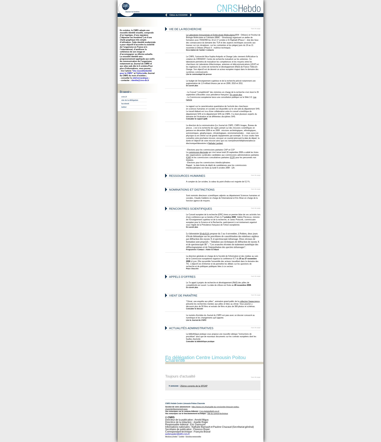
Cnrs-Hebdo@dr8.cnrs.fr (209, 411)
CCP (232, 157)
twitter (124, 107)
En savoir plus (192, 86)
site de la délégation (129, 100)
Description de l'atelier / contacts (200, 50)
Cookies (181, 436)
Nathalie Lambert (215, 143)
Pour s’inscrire (192, 269)
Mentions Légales (171, 436)
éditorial (141, 73)
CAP (189, 157)
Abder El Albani (212, 249)
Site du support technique (217, 414)
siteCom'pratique (140, 78)
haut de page (255, 28)
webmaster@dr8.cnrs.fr (177, 434)
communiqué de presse (202, 74)
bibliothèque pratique (205, 341)
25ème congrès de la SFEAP (193, 386)
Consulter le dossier (194, 309)
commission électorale (198, 152)
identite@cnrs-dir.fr (140, 80)
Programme (191, 249)
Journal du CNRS (199, 320)
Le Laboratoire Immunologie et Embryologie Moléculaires (210, 35)
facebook (125, 104)
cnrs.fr (124, 97)
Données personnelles (193, 436)
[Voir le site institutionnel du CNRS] (128, 8)
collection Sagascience (250, 301)
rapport (199, 119)
